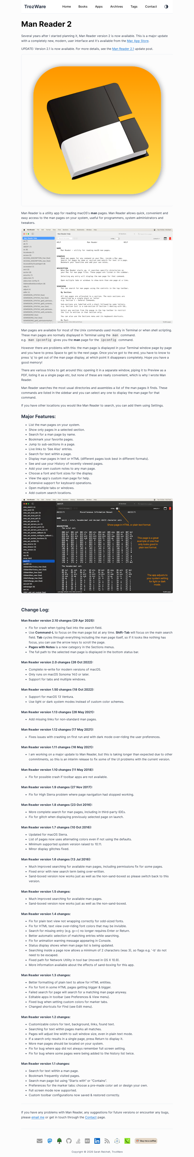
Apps (99, 6)
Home (66, 6)
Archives (116, 6)
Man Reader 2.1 (123, 49)
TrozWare (35, 6)
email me (37, 1117)
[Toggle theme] (166, 6)
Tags (134, 6)
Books (83, 6)
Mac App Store (138, 41)
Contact (151, 6)
